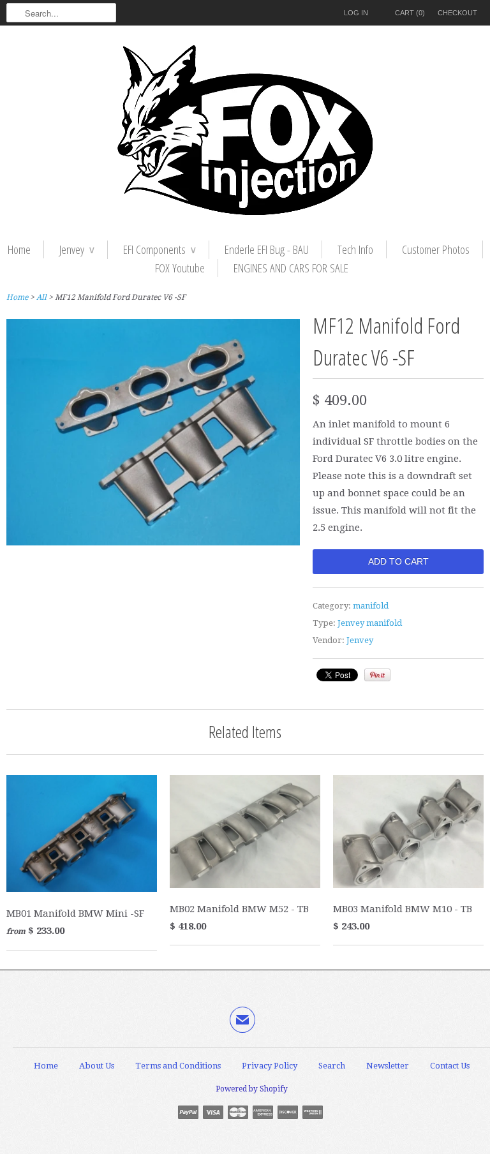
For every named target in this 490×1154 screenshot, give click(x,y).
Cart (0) (410, 13)
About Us (96, 1065)
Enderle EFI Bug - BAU (267, 249)
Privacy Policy (269, 1065)
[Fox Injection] (245, 133)
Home (19, 249)
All (41, 297)
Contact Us (450, 1065)
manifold (371, 605)
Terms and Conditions (178, 1065)
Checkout (457, 13)
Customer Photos (436, 249)
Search (331, 1065)
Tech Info (355, 249)
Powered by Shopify (252, 1088)
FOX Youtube (180, 268)
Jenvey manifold (370, 623)
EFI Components (159, 249)
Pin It (377, 675)
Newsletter (387, 1065)
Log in (356, 13)
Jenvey (76, 249)
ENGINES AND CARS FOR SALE (291, 268)
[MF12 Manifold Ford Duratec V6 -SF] (153, 542)
